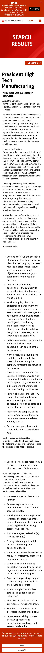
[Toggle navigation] (40, 21)
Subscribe (33, 63)
